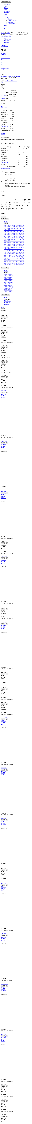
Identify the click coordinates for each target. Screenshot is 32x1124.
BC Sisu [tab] (6, 40)
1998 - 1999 (8, 274)
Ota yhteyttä (11, 23)
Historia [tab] (6, 42)
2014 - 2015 (8, 285)
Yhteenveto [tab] (7, 39)
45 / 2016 (14, 233)
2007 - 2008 (8, 277)
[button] (16, 394)
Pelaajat (6, 12)
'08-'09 (3, 870)
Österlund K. (4, 126)
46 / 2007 (14, 258)
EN (5, 28)
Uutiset (10, 19)
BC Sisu (7, 301)
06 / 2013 (14, 244)
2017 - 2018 (8, 290)
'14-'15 (3, 558)
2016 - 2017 (8, 288)
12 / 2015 (14, 239)
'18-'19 (3, 317)
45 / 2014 (14, 242)
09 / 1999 (14, 263)
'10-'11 (3, 704)
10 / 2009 (14, 253)
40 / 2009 (14, 252)
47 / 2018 (14, 226)
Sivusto (6, 17)
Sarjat (5, 6)
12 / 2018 (14, 228)
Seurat (6, 9)
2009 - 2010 (8, 280)
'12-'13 (3, 674)
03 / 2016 (14, 234)
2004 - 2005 (8, 275)
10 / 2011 (13, 247)
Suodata (3, 217)
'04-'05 (3, 1036)
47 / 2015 (14, 236)
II (6, 317)
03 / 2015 (14, 241)
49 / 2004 (14, 261)
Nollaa (2, 307)
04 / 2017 (14, 231)
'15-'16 (3, 442)
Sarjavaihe (8, 36)
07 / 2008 (14, 257)
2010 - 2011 (8, 282)
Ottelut (6, 8)
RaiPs (6, 304)
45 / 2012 (14, 245)
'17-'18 (3, 347)
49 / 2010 (14, 249)
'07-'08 (3, 935)
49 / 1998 (14, 264)
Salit (5, 14)
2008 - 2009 (8, 279)
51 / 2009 (14, 250)
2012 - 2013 (8, 283)
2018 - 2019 (8, 291)
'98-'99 (3, 1101)
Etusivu (3, 33)
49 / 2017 (14, 230)
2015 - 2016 (8, 287)
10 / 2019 (14, 225)
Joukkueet (7, 11)
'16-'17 (3, 377)
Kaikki (6, 222)
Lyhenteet (10, 22)
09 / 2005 (14, 260)
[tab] (16, 319)
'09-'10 (3, 769)
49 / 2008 (14, 255)
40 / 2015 (14, 238)
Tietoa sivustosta (12, 20)
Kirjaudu (6, 25)
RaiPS (7, 302)
